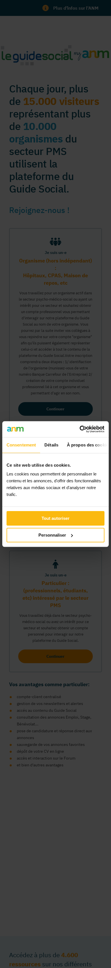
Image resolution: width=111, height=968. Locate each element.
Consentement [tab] (21, 444)
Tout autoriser (55, 518)
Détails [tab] (51, 444)
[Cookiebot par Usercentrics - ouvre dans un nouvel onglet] (79, 429)
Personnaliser (52, 535)
